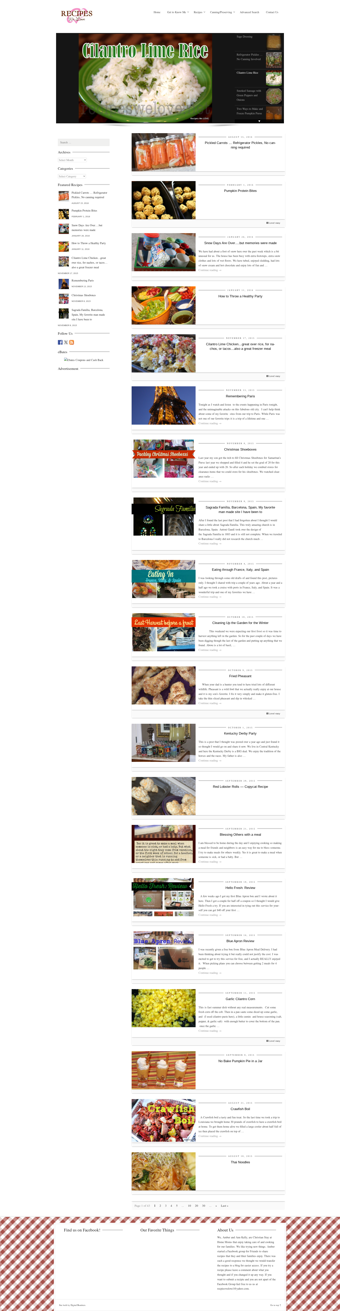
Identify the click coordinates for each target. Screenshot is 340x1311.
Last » (224, 1205)
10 (189, 1205)
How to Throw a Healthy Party (240, 296)
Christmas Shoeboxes (240, 449)
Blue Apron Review (240, 941)
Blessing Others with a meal (240, 834)
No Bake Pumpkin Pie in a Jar (240, 1061)
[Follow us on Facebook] (60, 342)
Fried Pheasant (240, 676)
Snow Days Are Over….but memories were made (240, 243)
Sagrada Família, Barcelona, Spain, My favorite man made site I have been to (88, 314)
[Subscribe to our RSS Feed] (71, 342)
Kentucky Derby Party (240, 733)
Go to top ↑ (275, 1305)
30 (203, 1205)
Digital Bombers (78, 1305)
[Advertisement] (87, 398)
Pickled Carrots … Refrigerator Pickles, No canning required (89, 195)
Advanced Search (249, 12)
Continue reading (210, 270)
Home (157, 12)
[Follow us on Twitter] (66, 342)
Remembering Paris (240, 396)
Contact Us (272, 12)
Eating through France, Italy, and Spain (240, 570)
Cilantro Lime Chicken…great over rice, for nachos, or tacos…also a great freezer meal (89, 262)
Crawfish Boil (240, 1109)
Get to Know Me (176, 12)
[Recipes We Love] (93, 16)
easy (277, 223)
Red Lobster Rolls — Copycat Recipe (240, 787)
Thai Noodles (240, 1162)
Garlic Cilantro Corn (240, 999)
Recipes (198, 12)
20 (196, 1205)
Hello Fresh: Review (240, 888)
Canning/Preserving (221, 12)
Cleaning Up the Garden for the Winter (240, 623)
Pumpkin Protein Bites (240, 191)
